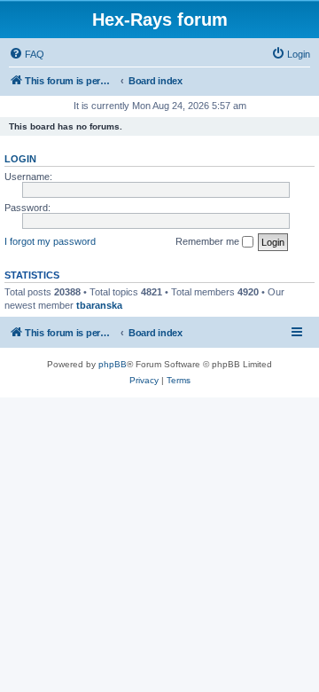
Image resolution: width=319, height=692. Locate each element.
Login (20, 158)
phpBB (112, 364)
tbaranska (99, 305)
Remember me (208, 241)
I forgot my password (50, 241)
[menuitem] (26, 54)
